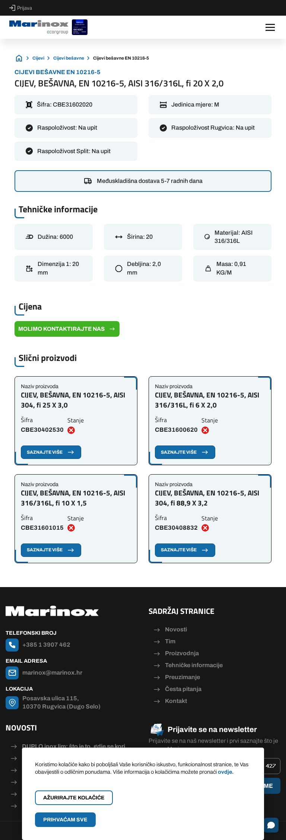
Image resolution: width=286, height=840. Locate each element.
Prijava (24, 8)
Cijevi (38, 58)
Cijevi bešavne (68, 58)
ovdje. (225, 772)
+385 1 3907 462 (46, 644)
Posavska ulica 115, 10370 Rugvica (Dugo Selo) (61, 702)
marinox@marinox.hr (52, 672)
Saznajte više (45, 452)
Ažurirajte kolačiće (74, 798)
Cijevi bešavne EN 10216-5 (121, 58)
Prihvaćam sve (65, 819)
